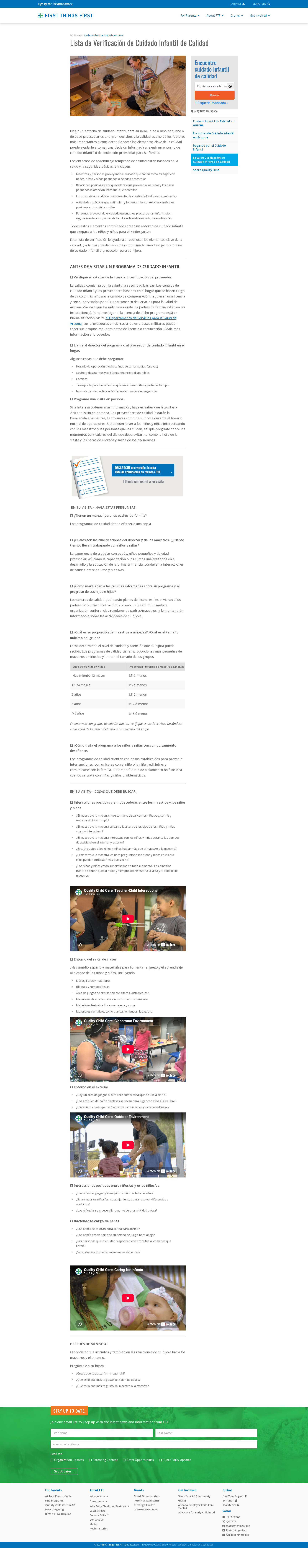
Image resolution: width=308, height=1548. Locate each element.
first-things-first (236, 1530)
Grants (235, 15)
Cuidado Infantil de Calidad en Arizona (103, 35)
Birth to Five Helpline (58, 1514)
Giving (182, 1500)
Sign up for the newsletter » (55, 4)
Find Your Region (232, 1496)
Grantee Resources (145, 1509)
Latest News (97, 1510)
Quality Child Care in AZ (60, 1505)
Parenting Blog (54, 1509)
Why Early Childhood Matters (108, 1506)
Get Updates (64, 1471)
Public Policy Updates (177, 1460)
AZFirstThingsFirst (237, 1534)
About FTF (213, 15)
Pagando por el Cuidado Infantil (209, 148)
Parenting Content (105, 1460)
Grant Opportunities (140, 1460)
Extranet (235, 3)
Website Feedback (177, 1544)
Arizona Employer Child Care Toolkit (196, 1506)
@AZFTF (231, 1521)
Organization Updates (69, 1460)
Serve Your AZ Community (194, 1496)
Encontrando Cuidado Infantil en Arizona (213, 135)
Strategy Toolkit (144, 1505)
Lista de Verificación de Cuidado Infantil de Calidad (211, 160)
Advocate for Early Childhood (196, 1512)
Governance (97, 1501)
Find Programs (54, 1500)
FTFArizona (233, 1517)
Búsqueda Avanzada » (211, 103)
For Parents (188, 15)
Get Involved (258, 15)
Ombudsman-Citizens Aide (201, 1544)
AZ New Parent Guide (58, 1496)
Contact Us (97, 1519)
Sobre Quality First (206, 170)
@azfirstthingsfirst (238, 1526)
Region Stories (99, 1528)
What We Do (97, 1496)
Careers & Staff (99, 1515)
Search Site (259, 3)
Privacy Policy (147, 1544)
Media (93, 1524)
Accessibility (161, 1544)
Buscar (214, 95)
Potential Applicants (146, 1500)
